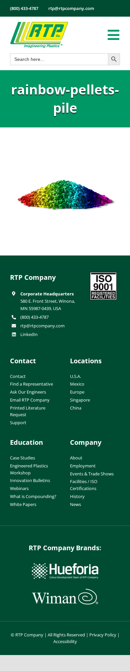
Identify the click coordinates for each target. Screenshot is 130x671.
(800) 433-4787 (34, 317)
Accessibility (65, 641)
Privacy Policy (102, 635)
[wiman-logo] (65, 591)
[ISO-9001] (103, 274)
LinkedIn (29, 334)
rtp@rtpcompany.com (42, 326)
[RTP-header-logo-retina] (39, 24)
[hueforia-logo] (65, 566)
